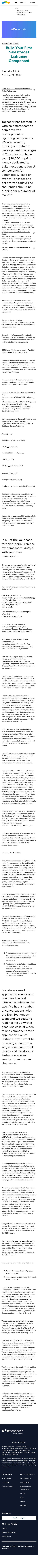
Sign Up (23, 2)
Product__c (6, 434)
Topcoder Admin (11, 71)
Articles (22, 1502)
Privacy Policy (6, 1537)
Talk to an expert (19, 1518)
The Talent (5, 1482)
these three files (23, 521)
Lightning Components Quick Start (15, 222)
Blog (16, 8)
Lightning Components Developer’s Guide (16, 233)
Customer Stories (7, 1487)
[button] (16, 2)
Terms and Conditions (9, 1532)
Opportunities (24, 1482)
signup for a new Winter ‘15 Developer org (17, 398)
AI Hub (22, 1493)
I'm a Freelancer (25, 1478)
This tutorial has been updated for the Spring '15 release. (17, 90)
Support (4, 1528)
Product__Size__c (8, 473)
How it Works (6, 1478)
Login (32, 2)
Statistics (23, 1506)
